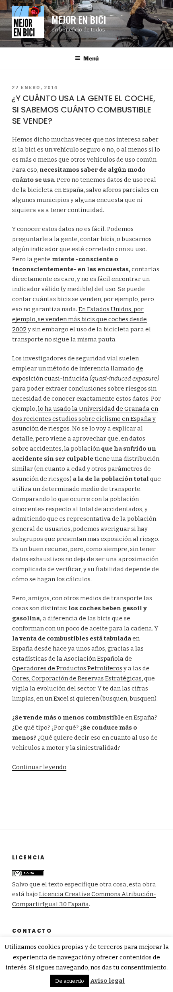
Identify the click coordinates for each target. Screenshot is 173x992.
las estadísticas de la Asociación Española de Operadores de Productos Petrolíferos (78, 658)
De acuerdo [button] (69, 981)
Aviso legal (107, 980)
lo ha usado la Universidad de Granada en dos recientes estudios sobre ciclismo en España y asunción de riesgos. (85, 419)
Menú (91, 58)
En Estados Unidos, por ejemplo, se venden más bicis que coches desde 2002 (79, 319)
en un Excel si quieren (67, 698)
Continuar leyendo (39, 767)
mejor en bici (78, 19)
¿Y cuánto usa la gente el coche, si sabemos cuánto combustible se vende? (83, 110)
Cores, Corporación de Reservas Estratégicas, (77, 678)
